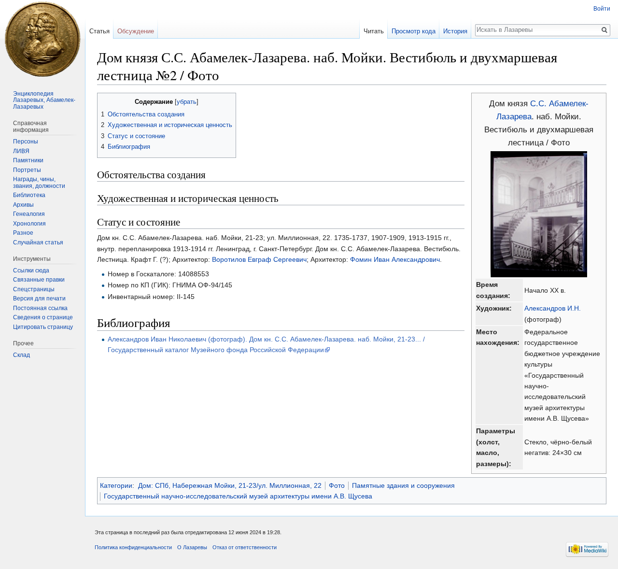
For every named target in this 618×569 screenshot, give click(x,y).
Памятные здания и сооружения (403, 485)
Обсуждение (135, 31)
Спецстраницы (34, 289)
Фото (337, 485)
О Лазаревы (192, 547)
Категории (116, 485)
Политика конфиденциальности (133, 547)
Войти (601, 8)
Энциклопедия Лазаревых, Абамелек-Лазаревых (44, 100)
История (455, 31)
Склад (21, 355)
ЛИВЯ (21, 151)
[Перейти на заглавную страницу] (42, 38)
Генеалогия (29, 214)
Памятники (28, 160)
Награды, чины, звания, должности (39, 182)
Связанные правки (39, 279)
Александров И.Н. (552, 308)
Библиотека (29, 195)
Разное (23, 232)
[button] (106, 101)
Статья (99, 31)
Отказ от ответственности (244, 547)
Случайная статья (38, 242)
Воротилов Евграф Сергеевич (259, 259)
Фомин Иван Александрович (395, 259)
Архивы (23, 204)
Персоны (25, 141)
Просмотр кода (413, 31)
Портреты (27, 170)
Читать (374, 31)
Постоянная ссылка (40, 308)
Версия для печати (39, 298)
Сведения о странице (43, 317)
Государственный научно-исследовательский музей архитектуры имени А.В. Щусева (238, 496)
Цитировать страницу (43, 327)
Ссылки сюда (31, 270)
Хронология (29, 223)
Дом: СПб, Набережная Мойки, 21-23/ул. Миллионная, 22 (230, 485)
